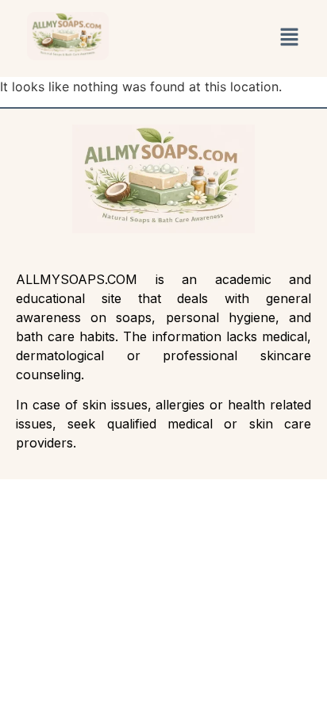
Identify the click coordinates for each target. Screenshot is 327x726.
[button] (289, 38)
